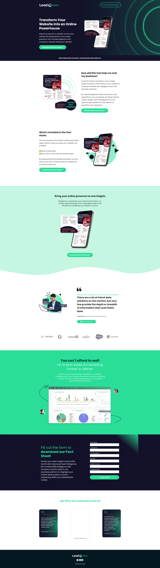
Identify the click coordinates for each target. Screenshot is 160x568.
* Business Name (95, 469)
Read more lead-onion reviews (80, 538)
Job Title (92, 458)
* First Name (93, 442)
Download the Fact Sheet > (52, 47)
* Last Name (93, 448)
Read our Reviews (88, 321)
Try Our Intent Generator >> (110, 5)
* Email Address (94, 453)
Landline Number (95, 464)
